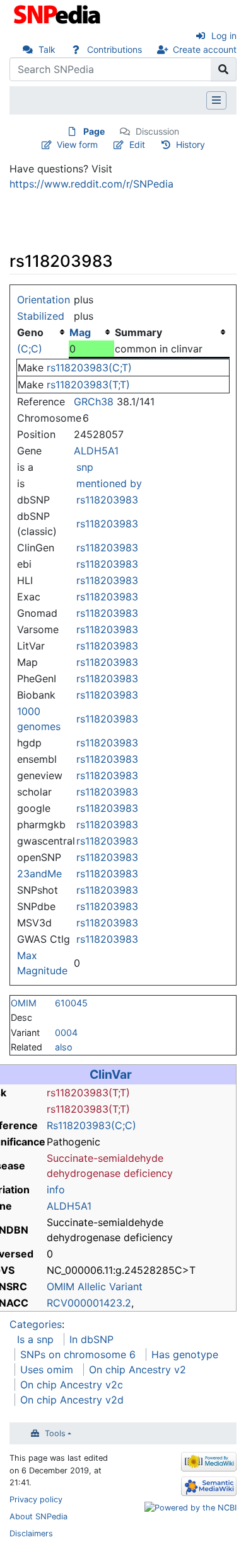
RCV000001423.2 (89, 1303)
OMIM (24, 1003)
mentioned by (109, 483)
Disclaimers (31, 1533)
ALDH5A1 (96, 450)
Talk (47, 49)
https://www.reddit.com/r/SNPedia (91, 183)
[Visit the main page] (58, 13)
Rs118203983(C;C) (91, 1125)
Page (94, 131)
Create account (205, 49)
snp (84, 467)
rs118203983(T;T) (88, 384)
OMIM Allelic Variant (95, 1286)
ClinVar (111, 1074)
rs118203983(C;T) (89, 367)
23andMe (39, 873)
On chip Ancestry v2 (137, 1369)
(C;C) (29, 348)
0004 (66, 1032)
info (56, 1189)
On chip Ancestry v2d (72, 1399)
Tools (55, 1433)
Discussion (157, 131)
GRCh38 (94, 401)
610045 (71, 1003)
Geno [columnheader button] (30, 332)
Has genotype (184, 1354)
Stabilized (40, 316)
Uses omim (46, 1369)
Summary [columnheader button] (138, 332)
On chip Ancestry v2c (71, 1384)
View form (77, 144)
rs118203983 (107, 499)
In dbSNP (91, 1339)
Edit (137, 144)
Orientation (43, 299)
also (64, 1047)
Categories (35, 1324)
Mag (80, 332)
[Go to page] (224, 69)
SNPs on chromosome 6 (78, 1354)
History (190, 144)
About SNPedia (38, 1516)
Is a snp (35, 1339)
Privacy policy (35, 1499)
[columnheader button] (92, 332)
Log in (224, 35)
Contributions (114, 49)
